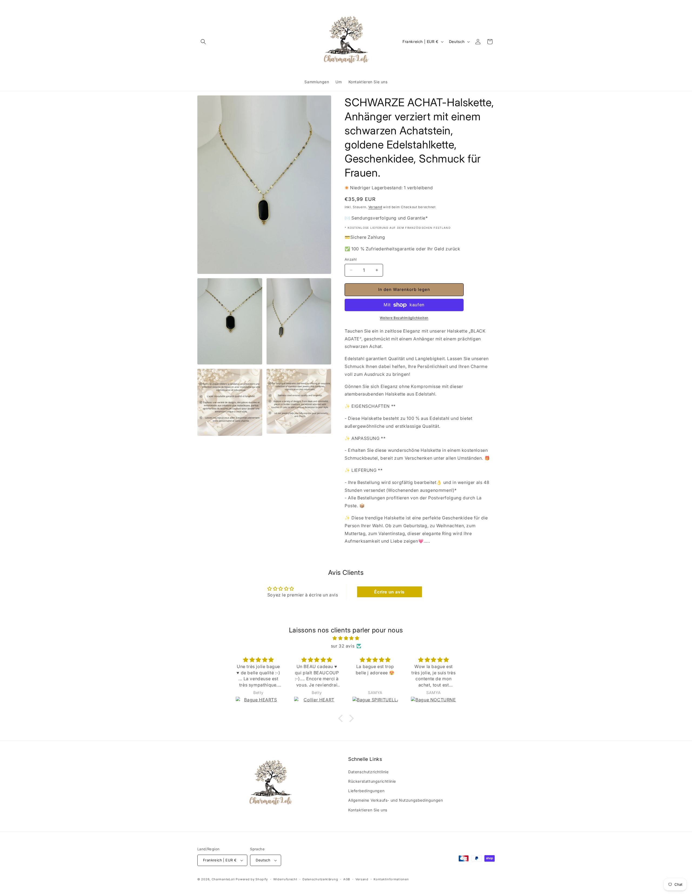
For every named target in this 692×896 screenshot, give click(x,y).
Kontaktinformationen (391, 879)
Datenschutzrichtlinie (368, 771)
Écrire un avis (389, 592)
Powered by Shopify (252, 879)
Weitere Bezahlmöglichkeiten (404, 318)
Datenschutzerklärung (320, 879)
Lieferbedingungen (366, 790)
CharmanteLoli (223, 879)
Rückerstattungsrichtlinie (372, 781)
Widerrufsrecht (285, 879)
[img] (346, 638)
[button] (203, 42)
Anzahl (351, 259)
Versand (375, 207)
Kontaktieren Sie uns (367, 810)
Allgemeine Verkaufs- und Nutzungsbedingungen (395, 800)
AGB (346, 879)
